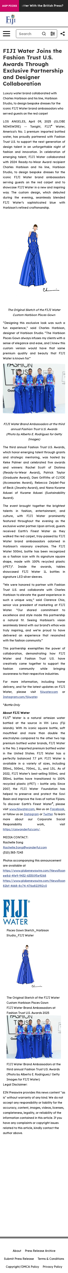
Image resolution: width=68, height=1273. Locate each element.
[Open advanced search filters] (52, 33)
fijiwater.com (49, 692)
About (17, 1251)
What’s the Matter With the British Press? (32, 5)
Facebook (57, 809)
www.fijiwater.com (21, 809)
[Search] (44, 33)
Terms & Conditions (51, 1259)
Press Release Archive (40, 1251)
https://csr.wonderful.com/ (21, 829)
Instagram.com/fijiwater (20, 697)
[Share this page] (62, 33)
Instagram (31, 814)
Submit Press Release (19, 1259)
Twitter (48, 814)
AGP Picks (9, 5)
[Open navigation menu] (6, 33)
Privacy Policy (52, 1266)
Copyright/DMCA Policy (22, 1266)
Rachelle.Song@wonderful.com (25, 847)
